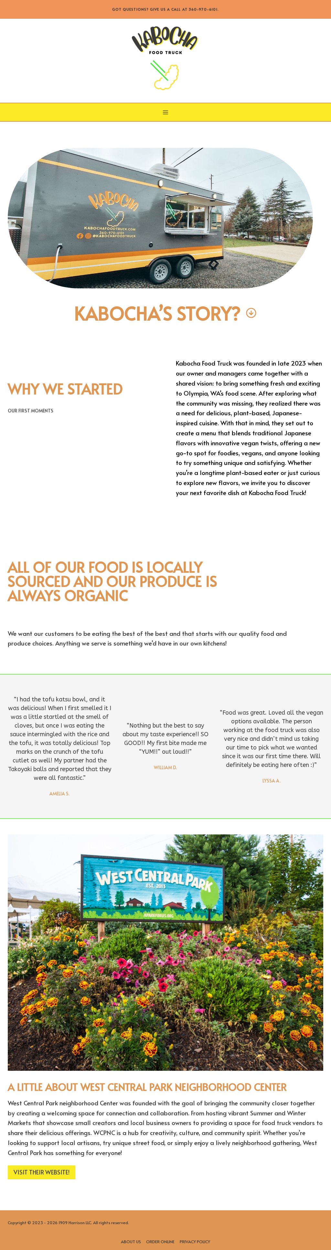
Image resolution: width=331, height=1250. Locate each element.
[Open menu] (166, 112)
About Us (131, 1242)
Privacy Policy (195, 1242)
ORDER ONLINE (160, 1242)
